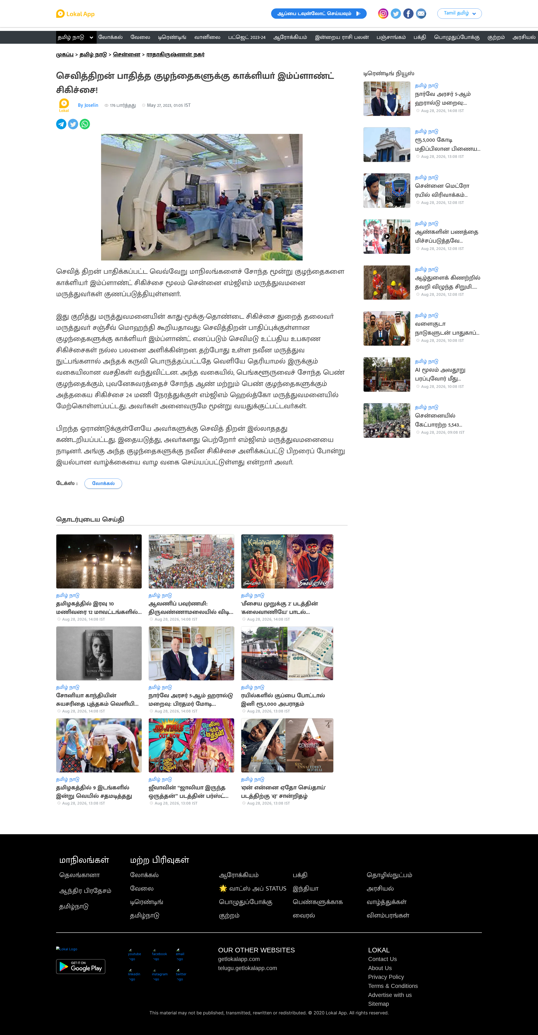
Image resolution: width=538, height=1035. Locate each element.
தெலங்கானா (79, 875)
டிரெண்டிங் (146, 902)
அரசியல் (380, 888)
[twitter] (74, 126)
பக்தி (300, 875)
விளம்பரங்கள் (388, 915)
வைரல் (304, 915)
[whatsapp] (85, 126)
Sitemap (378, 1004)
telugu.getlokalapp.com (247, 968)
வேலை (142, 888)
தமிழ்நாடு (74, 906)
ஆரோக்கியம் (239, 875)
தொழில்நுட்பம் (389, 875)
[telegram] (62, 126)
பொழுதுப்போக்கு (245, 902)
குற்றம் (229, 915)
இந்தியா (305, 888)
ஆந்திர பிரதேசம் (85, 890)
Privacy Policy (386, 977)
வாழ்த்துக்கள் (386, 902)
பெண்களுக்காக (318, 902)
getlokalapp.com (239, 959)
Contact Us (382, 959)
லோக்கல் (144, 875)
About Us (380, 968)
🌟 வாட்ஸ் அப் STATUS (252, 888)
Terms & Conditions (393, 986)
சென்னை (126, 54)
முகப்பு (65, 54)
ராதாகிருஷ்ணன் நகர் (175, 54)
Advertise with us (390, 995)
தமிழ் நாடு (71, 37)
